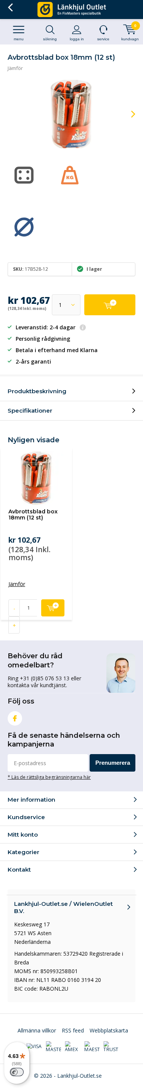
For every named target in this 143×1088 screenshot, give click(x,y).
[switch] (17, 1072)
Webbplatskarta (109, 1030)
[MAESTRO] (92, 1047)
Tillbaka (10, 7)
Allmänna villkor (37, 1030)
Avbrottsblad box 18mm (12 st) (33, 514)
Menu (19, 39)
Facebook (15, 718)
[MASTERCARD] (53, 1047)
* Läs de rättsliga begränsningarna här (49, 777)
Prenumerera (112, 762)
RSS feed (73, 1030)
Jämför (15, 68)
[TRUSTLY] (111, 1047)
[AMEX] (72, 1047)
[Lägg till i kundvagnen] (109, 304)
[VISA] (34, 1047)
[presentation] (127, 114)
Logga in (77, 39)
